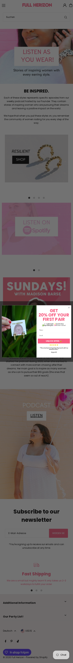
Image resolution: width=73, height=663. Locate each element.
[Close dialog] (69, 307)
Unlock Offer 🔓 (54, 341)
